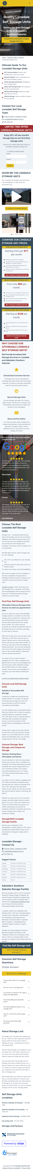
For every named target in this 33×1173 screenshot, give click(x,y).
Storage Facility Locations (15, 57)
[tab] (11, 234)
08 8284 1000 (25, 1116)
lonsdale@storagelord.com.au (14, 119)
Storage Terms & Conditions (11, 1168)
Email (8, 153)
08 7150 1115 (8, 122)
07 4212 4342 (18, 1121)
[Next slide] (30, 223)
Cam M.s (5, 497)
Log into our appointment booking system (15, 678)
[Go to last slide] (3, 223)
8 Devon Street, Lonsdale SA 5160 (15, 116)
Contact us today (7, 587)
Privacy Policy (26, 1168)
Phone (8, 159)
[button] (16, 196)
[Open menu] (29, 3)
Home (4, 57)
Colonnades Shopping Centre (20, 902)
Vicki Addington (7, 518)
